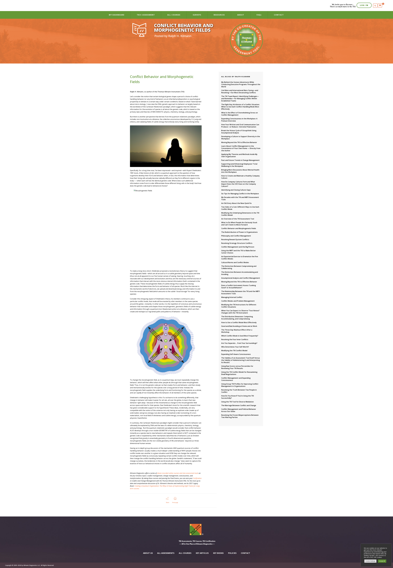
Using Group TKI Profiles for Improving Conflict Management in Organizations (239, 385)
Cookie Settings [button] (370, 561)
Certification (197, 478)
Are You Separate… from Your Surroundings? (239, 343)
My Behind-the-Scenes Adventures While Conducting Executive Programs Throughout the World (240, 84)
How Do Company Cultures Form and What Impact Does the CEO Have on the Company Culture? (238, 184)
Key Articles (202, 553)
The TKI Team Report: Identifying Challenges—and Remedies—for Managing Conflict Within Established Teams (240, 98)
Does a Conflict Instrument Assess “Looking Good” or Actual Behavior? (238, 286)
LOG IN (364, 5)
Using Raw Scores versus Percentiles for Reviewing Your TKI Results (237, 367)
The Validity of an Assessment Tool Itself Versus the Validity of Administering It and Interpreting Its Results (240, 360)
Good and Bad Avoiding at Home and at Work (239, 326)
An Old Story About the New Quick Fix (236, 203)
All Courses (185, 553)
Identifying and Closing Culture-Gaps (236, 190)
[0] (380, 5)
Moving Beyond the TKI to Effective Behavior (239, 142)
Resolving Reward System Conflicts (235, 239)
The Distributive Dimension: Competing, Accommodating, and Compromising (237, 317)
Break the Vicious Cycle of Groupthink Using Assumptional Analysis (238, 131)
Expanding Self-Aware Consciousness (236, 354)
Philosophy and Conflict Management (236, 236)
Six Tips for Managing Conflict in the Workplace (240, 193)
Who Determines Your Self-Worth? (235, 347)
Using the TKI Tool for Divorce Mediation (237, 402)
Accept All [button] (382, 561)
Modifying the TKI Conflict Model (234, 350)
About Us (148, 553)
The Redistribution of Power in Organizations (239, 232)
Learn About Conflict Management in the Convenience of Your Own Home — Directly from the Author (240, 148)
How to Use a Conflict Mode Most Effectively (239, 322)
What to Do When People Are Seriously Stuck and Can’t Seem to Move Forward (239, 223)
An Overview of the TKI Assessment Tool (237, 219)
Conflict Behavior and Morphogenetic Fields (238, 228)
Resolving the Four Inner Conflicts (234, 339)
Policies (232, 553)
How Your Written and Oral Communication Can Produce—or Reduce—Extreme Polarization (240, 125)
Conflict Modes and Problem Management (238, 301)
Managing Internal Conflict (231, 297)
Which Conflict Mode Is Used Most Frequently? (239, 336)
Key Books (218, 553)
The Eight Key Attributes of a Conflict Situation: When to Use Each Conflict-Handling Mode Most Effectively (240, 106)
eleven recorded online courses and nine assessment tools (177, 473)
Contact (245, 553)
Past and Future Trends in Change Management (240, 160)
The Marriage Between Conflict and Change (238, 405)
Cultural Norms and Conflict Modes (235, 262)
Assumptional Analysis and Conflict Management (240, 278)
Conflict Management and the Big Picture (237, 247)
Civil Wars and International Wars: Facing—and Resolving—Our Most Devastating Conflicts (239, 91)
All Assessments (165, 553)
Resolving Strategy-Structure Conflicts (236, 243)
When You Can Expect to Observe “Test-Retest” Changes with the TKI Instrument (240, 311)
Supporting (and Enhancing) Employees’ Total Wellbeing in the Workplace (239, 165)
